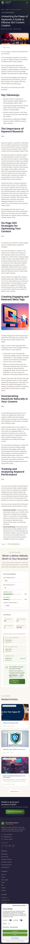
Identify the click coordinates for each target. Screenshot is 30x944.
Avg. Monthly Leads (8, 584)
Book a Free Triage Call (16, 681)
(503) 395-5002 (8, 834)
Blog (7, 9)
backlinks (7, 269)
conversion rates (15, 83)
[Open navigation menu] (27, 2)
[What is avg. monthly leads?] (14, 584)
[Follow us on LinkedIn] (9, 845)
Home (2, 9)
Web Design (4, 854)
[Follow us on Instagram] (6, 845)
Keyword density (12, 419)
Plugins (3, 882)
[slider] (12, 594)
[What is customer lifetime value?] (17, 602)
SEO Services (4, 856)
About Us (3, 874)
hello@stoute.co (8, 836)
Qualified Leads (7, 592)
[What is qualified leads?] (12, 592)
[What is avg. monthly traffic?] (15, 577)
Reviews (3, 890)
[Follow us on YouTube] (13, 845)
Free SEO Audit (5, 867)
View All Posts (14, 791)
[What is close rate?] (9, 597)
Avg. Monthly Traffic (8, 577)
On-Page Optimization (9, 12)
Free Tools (4, 902)
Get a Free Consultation (15, 811)
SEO (18, 119)
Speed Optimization (6, 864)
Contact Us (4, 897)
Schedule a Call (5, 900)
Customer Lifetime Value (9, 602)
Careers (3, 887)
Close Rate (6, 597)
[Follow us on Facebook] (2, 845)
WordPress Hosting (6, 862)
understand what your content (10, 265)
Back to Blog (6, 47)
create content (16, 195)
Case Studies (4, 879)
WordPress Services (6, 859)
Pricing (3, 877)
